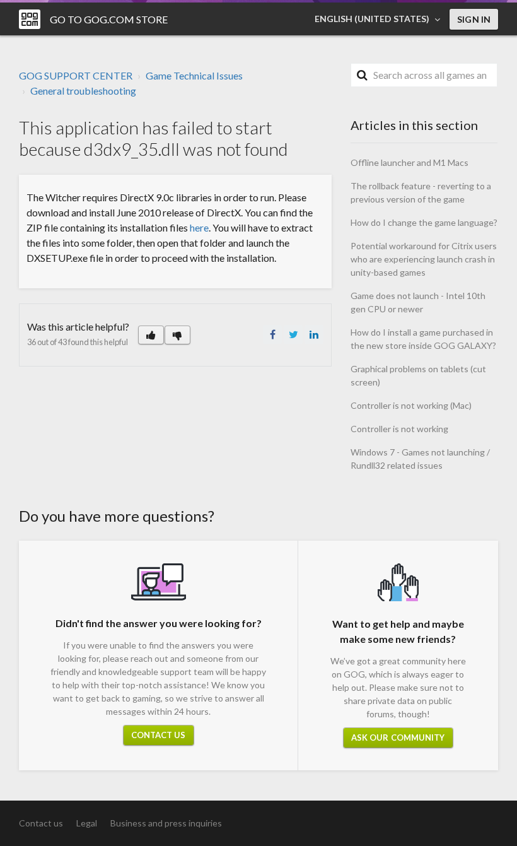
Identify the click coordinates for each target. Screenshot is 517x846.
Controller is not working (399, 428)
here (199, 227)
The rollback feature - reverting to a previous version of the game (421, 192)
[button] (151, 335)
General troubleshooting (83, 91)
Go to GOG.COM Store (109, 19)
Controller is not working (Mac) (411, 405)
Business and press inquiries (166, 823)
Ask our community (398, 737)
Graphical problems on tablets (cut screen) (418, 375)
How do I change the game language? (424, 222)
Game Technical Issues (194, 75)
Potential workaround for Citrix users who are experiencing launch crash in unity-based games (424, 259)
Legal (86, 823)
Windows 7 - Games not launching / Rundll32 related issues (420, 459)
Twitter (293, 334)
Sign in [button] (474, 19)
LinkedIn (314, 334)
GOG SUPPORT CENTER (75, 75)
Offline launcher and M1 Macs (409, 162)
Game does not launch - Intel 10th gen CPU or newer (418, 302)
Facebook (272, 334)
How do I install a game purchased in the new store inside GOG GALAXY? (423, 339)
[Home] (29, 19)
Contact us (158, 735)
